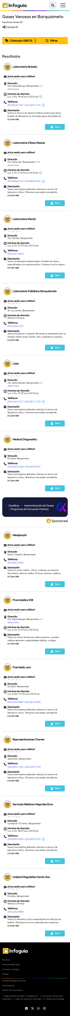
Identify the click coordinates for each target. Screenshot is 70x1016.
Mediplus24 (20, 535)
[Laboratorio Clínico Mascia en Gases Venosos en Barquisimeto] (7, 143)
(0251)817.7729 (33, 401)
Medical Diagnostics (25, 439)
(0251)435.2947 (33, 466)
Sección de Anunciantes (12, 990)
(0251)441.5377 (15, 401)
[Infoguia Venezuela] (14, 5)
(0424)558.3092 (33, 181)
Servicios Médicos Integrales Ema (33, 804)
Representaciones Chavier (29, 739)
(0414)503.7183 (15, 767)
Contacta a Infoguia (10, 969)
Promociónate (8, 985)
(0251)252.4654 (15, 254)
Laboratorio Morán (24, 219)
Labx (16, 363)
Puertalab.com (22, 667)
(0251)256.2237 (15, 326)
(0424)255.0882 (15, 702)
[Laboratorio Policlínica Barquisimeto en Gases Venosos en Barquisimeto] (7, 291)
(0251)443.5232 (33, 839)
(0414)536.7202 (15, 105)
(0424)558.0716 (15, 181)
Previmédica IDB (23, 600)
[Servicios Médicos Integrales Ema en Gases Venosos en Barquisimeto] (7, 804)
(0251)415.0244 (15, 466)
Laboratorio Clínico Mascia (29, 142)
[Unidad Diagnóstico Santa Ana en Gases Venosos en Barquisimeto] (7, 877)
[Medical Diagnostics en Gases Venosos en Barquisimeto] (7, 439)
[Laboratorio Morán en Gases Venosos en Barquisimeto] (7, 219)
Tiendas (5, 974)
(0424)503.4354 (15, 839)
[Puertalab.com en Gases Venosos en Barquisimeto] (7, 667)
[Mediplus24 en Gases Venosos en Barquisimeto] (7, 535)
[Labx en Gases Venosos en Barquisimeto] (7, 363)
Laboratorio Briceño (25, 66)
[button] (51, 40)
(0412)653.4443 (15, 562)
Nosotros (6, 959)
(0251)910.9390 (33, 702)
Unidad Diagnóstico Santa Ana (31, 877)
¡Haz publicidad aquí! (11, 964)
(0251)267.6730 (33, 767)
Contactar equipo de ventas (14, 980)
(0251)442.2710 (33, 105)
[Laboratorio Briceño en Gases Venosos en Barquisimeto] (7, 66)
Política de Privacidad (55, 999)
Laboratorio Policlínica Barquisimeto (35, 291)
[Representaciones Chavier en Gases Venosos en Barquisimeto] (7, 739)
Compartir (12, 27)
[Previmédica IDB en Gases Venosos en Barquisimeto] (7, 600)
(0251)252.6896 (15, 912)
